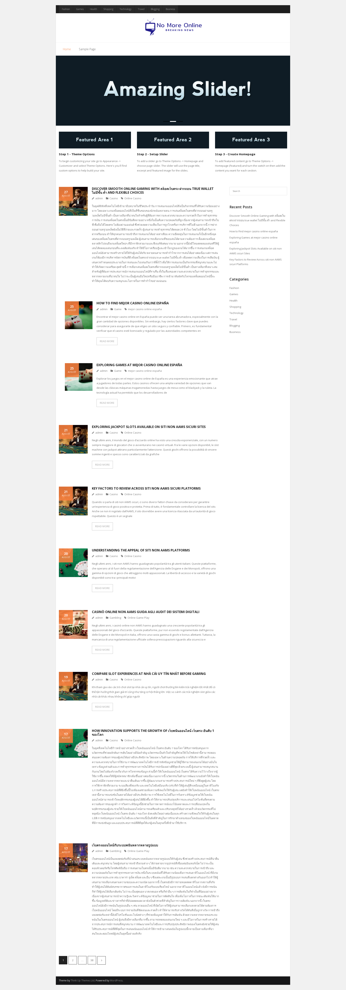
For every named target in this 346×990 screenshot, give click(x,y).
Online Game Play (138, 617)
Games (80, 9)
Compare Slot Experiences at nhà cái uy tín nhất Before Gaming (149, 673)
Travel (141, 9)
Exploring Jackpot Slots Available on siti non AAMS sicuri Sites (149, 427)
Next (101, 960)
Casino (114, 198)
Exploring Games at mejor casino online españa (139, 365)
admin (99, 198)
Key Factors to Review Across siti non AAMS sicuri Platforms (146, 488)
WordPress (116, 980)
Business (170, 9)
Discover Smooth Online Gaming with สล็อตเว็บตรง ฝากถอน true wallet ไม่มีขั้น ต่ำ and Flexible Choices (153, 190)
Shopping (108, 9)
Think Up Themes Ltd (83, 980)
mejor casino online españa (145, 309)
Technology (126, 9)
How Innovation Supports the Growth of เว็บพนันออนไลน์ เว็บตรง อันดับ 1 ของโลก (153, 732)
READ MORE (107, 341)
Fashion (66, 9)
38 (92, 960)
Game (118, 309)
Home (67, 49)
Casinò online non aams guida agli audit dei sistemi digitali (145, 612)
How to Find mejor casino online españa (133, 303)
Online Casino (132, 198)
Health (93, 9)
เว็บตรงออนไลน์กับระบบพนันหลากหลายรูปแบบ (125, 845)
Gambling (115, 617)
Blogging (155, 9)
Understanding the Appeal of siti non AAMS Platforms (141, 550)
